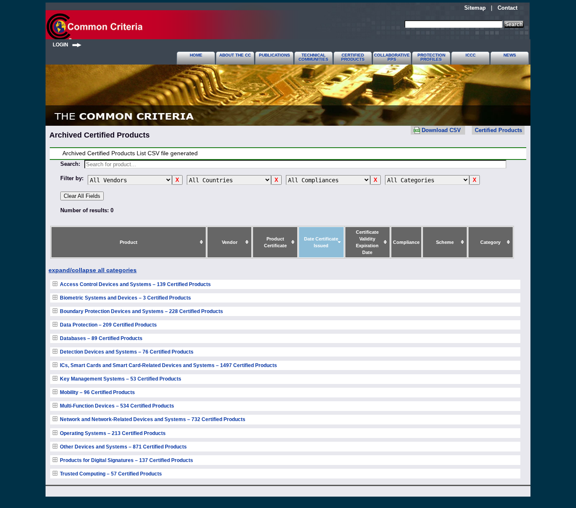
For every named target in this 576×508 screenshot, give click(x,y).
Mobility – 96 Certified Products (97, 392)
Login (62, 44)
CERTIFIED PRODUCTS (353, 57)
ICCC (471, 55)
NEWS (509, 55)
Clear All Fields (82, 196)
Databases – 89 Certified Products (101, 338)
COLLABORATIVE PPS (392, 57)
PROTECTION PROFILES (431, 57)
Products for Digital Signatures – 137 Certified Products (126, 460)
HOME (196, 55)
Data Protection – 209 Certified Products (108, 325)
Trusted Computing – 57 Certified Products (111, 474)
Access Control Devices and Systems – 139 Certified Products (135, 284)
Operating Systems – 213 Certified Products (113, 433)
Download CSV (441, 130)
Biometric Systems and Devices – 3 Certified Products (125, 298)
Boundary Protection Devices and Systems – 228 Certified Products (141, 311)
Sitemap (475, 8)
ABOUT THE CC (235, 55)
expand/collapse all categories (92, 270)
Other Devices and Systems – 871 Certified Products (123, 447)
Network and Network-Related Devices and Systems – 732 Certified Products (152, 419)
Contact (507, 8)
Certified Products (498, 130)
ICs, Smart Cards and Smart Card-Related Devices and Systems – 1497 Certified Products (168, 365)
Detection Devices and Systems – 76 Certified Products (127, 352)
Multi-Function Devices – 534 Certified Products (117, 406)
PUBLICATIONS (274, 55)
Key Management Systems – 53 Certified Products (120, 379)
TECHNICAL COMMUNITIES (313, 57)
